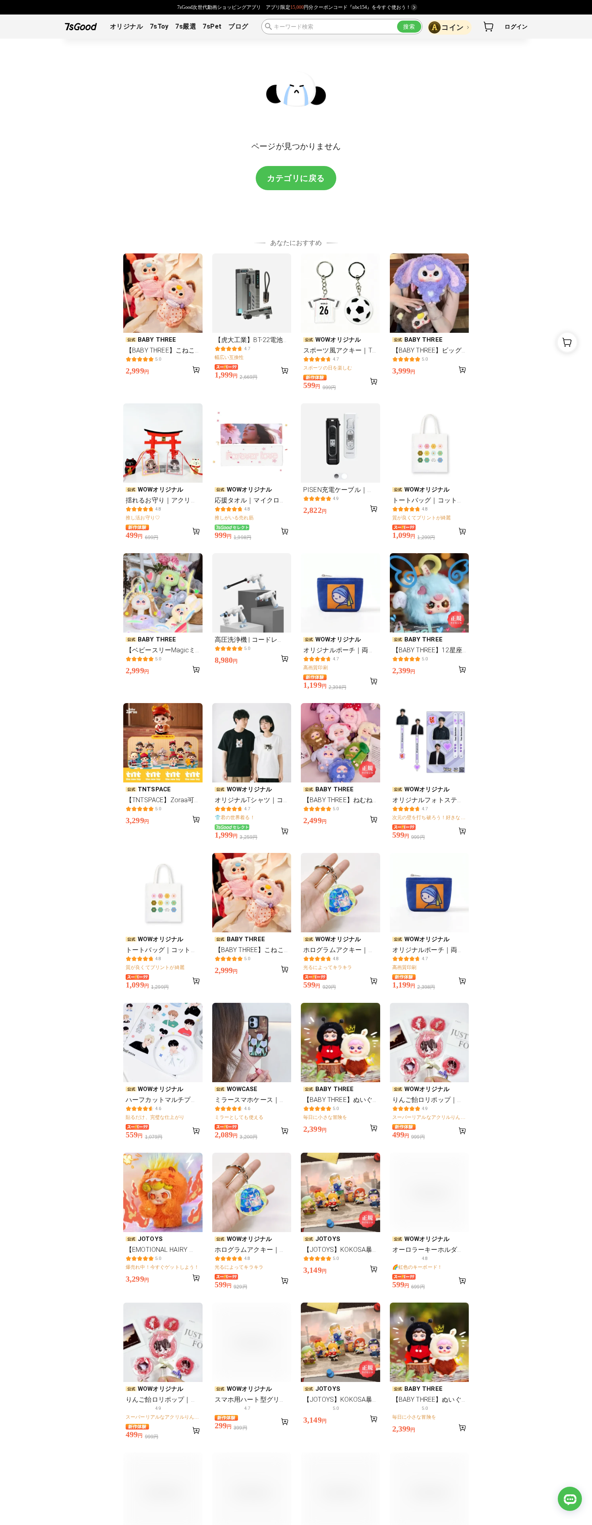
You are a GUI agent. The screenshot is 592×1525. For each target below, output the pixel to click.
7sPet (212, 26)
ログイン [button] (516, 26)
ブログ (238, 26)
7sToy (159, 26)
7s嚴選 (185, 26)
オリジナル (126, 26)
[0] (489, 26)
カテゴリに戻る (296, 178)
